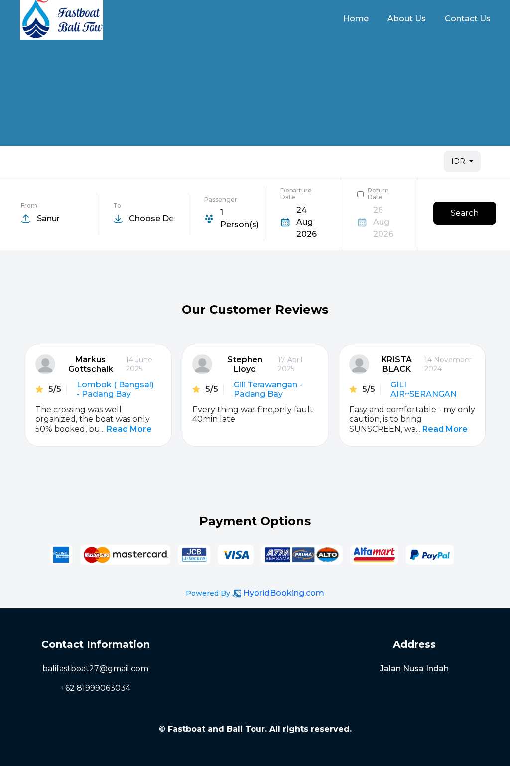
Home (356, 18)
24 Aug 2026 (306, 222)
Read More (129, 429)
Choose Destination (152, 218)
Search (465, 213)
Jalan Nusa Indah (414, 668)
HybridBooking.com (283, 593)
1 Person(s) (239, 218)
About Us (406, 18)
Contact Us (468, 18)
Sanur (48, 218)
